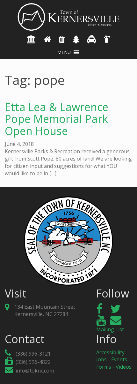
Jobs (101, 359)
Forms (103, 366)
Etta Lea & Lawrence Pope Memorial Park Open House (56, 119)
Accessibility (110, 352)
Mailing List (110, 329)
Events (119, 359)
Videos (124, 366)
